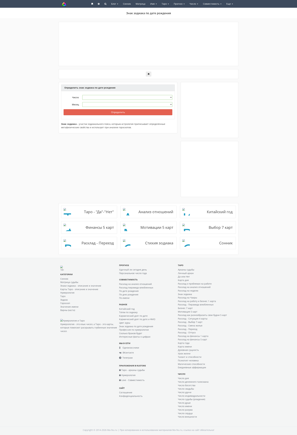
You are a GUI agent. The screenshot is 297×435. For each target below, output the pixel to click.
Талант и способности (189, 356)
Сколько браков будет (130, 333)
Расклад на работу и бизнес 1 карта (197, 301)
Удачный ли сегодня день (133, 269)
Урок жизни (184, 353)
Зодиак (64, 299)
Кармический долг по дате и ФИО (137, 319)
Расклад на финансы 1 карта (193, 336)
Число (75, 97)
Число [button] (193, 3)
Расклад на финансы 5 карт (192, 339)
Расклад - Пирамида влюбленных (195, 304)
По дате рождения (129, 290)
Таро (62, 296)
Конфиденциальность (130, 396)
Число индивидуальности (191, 395)
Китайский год (127, 308)
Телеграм (127, 357)
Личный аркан (186, 273)
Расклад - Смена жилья (190, 325)
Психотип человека (188, 360)
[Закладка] (148, 74)
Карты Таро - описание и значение (79, 289)
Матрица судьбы (69, 282)
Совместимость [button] (211, 3)
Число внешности (187, 416)
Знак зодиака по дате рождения (136, 326)
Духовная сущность (188, 349)
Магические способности (191, 364)
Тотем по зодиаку (128, 312)
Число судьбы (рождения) (191, 399)
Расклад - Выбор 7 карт (190, 322)
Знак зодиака (185, 294)
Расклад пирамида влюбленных (136, 287)
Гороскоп (65, 303)
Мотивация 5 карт (187, 311)
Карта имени (185, 346)
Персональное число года (133, 273)
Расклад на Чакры (187, 297)
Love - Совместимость (132, 380)
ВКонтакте (127, 352)
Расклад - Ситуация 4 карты (192, 318)
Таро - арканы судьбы (133, 370)
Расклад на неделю (188, 290)
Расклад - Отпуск (187, 332)
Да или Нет (184, 276)
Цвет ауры (124, 322)
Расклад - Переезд (187, 329)
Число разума (185, 409)
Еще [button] (228, 3)
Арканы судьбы (186, 269)
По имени (124, 297)
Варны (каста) (67, 310)
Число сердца (185, 413)
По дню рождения (128, 294)
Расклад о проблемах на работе (195, 283)
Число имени (185, 406)
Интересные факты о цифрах (134, 336)
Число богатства (186, 385)
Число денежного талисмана (193, 381)
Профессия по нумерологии (134, 329)
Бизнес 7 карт (185, 308)
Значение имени (69, 306)
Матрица (140, 3)
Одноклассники (130, 347)
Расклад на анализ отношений (135, 284)
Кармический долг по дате (133, 315)
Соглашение (125, 392)
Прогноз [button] (178, 3)
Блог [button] (114, 3)
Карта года (183, 343)
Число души (184, 402)
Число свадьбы (186, 388)
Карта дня (183, 280)
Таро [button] (164, 3)
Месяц (75, 104)
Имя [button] (152, 3)
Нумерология (67, 292)
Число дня (183, 378)
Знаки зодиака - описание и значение (80, 285)
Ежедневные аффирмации (192, 367)
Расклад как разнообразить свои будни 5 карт (202, 315)
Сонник (127, 3)
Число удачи (184, 392)
